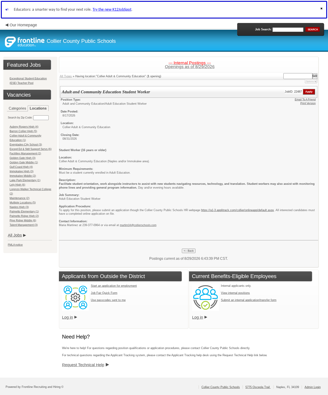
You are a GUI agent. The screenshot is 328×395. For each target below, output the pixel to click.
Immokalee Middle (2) (23, 175)
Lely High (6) (17, 184)
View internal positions (235, 293)
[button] (322, 9)
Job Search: (263, 29)
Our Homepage (23, 25)
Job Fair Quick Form (104, 293)
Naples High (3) (19, 207)
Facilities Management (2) (25, 153)
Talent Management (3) (24, 225)
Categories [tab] (17, 108)
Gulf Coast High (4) (21, 166)
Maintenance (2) (19, 198)
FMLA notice (15, 244)
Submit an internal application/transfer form (248, 300)
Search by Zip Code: (20, 117)
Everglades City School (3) (26, 144)
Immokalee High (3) (21, 171)
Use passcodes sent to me (108, 300)
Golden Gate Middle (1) (24, 162)
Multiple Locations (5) (23, 202)
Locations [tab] (38, 108)
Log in (67, 317)
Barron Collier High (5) (23, 131)
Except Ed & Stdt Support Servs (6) (31, 149)
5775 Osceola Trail (258, 387)
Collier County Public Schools (220, 387)
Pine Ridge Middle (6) (23, 220)
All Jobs (15, 235)
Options (310, 81)
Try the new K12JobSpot (112, 10)
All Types (66, 76)
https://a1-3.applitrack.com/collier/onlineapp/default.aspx (237, 210)
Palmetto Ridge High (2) (24, 216)
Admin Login (313, 387)
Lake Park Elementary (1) (25, 180)
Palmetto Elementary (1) (24, 211)
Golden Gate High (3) (22, 158)
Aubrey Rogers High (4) (24, 126)
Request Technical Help (83, 365)
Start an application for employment (114, 285)
